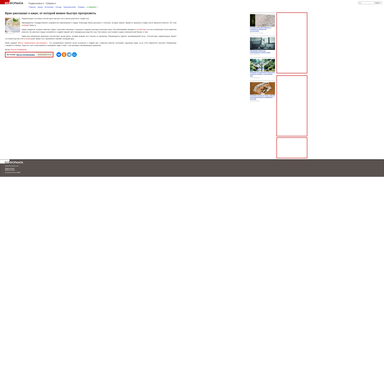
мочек (28, 39)
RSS (19, 172)
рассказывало (41, 43)
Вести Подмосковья (26, 43)
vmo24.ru (11, 33)
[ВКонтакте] (58, 54)
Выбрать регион (10, 170)
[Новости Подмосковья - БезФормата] (12, 2)
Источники (49, 7)
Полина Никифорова (19, 50)
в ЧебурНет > (92, 7)
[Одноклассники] (64, 54)
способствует (141, 29)
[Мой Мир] (74, 54)
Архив (40, 7)
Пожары (81, 7)
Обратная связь (9, 168)
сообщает (25, 25)
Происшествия (70, 7)
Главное (32, 7)
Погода (58, 7)
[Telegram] (69, 54)
